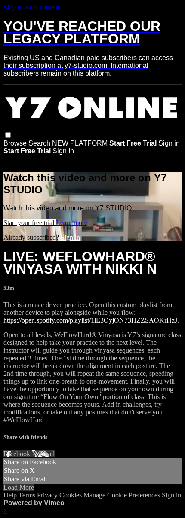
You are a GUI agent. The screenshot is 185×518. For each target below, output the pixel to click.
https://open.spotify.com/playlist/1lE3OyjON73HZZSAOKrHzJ (90, 320)
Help (10, 495)
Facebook (17, 453)
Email (47, 453)
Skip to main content (31, 7)
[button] (8, 135)
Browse (15, 143)
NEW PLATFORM (80, 143)
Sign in (169, 143)
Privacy (48, 495)
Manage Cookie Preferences (122, 495)
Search (40, 143)
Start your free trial (29, 222)
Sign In (63, 151)
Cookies (71, 495)
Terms (27, 495)
